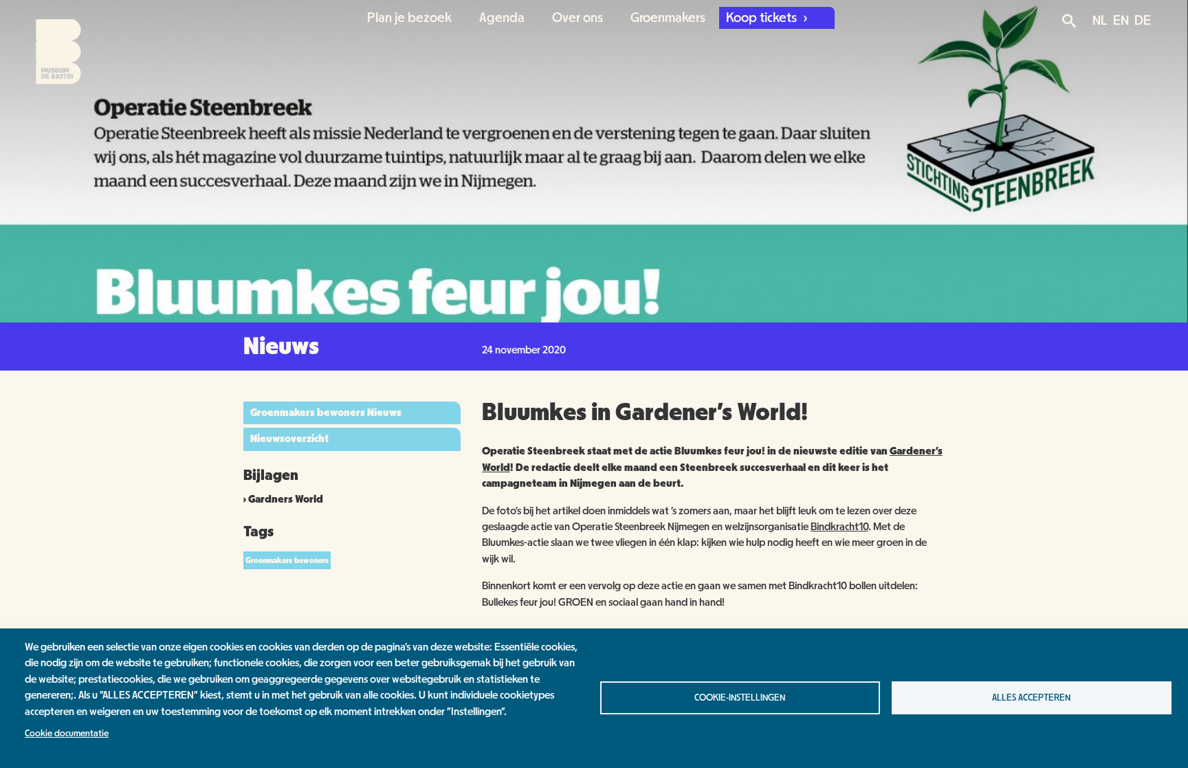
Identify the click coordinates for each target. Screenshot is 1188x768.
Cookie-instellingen (739, 698)
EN (1121, 21)
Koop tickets (763, 18)
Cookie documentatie (67, 733)
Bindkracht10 (839, 526)
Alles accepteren (1031, 698)
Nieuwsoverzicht (289, 438)
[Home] (46, 42)
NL (1100, 21)
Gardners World (285, 499)
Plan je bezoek (409, 18)
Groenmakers (667, 18)
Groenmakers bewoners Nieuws (326, 412)
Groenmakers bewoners (287, 560)
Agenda (502, 18)
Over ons (577, 18)
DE (1142, 21)
